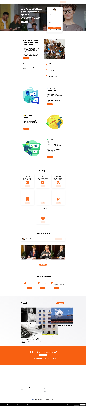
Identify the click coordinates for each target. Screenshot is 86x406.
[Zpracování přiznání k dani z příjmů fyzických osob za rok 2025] (31, 315)
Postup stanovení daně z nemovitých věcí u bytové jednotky (46, 337)
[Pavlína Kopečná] (46, 252)
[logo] (25, 1)
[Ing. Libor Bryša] (62, 252)
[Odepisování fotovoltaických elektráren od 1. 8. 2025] (62, 316)
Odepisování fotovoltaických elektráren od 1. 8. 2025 (62, 325)
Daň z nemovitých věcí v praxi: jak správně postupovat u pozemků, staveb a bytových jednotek (31, 341)
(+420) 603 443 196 (51, 358)
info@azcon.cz (39, 358)
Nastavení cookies (70, 404)
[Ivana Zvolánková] (31, 252)
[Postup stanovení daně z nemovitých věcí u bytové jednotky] (47, 321)
